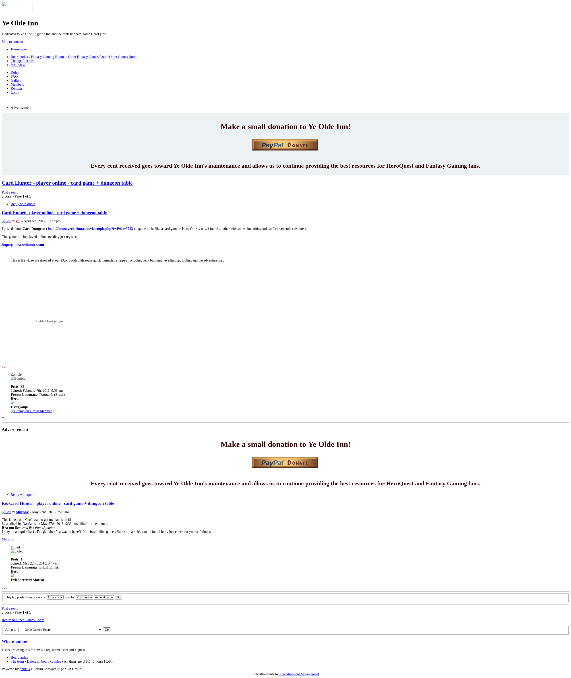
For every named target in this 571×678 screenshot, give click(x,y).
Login (15, 92)
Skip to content (12, 41)
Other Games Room (123, 57)
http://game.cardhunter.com (23, 245)
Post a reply (10, 192)
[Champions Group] (31, 411)
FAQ (14, 76)
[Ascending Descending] (108, 597)
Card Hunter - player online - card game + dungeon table (67, 183)
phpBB (25, 669)
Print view (18, 65)
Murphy (22, 512)
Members (17, 84)
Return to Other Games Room (23, 620)
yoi (18, 221)
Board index (19, 57)
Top (4, 418)
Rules (15, 72)
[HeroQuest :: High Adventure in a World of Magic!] (17, 12)
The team (17, 661)
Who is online (14, 641)
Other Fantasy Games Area (87, 57)
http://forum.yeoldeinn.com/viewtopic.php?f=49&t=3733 (90, 229)
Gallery (16, 80)
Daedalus (29, 524)
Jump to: (11, 629)
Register (16, 88)
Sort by (70, 597)
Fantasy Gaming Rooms (48, 57)
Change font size (22, 61)
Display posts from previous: (26, 597)
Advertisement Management (299, 674)
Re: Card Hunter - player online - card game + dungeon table (58, 503)
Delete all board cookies (44, 661)
